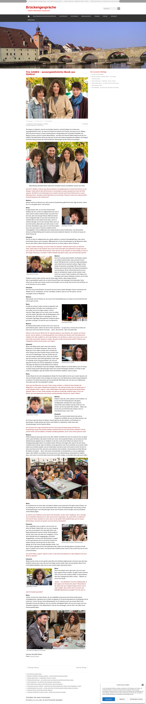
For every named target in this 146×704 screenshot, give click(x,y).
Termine (97, 16)
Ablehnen (122, 699)
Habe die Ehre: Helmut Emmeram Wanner (39, 690)
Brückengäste (86, 16)
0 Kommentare (48, 121)
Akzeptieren (108, 699)
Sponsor (114, 16)
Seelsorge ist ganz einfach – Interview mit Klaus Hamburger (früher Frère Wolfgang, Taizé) (54, 686)
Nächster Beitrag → (82, 667)
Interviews (74, 16)
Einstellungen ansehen (136, 699)
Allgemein (31, 124)
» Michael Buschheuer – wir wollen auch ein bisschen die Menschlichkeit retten (90, 1)
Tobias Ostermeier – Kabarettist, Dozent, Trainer (41, 678)
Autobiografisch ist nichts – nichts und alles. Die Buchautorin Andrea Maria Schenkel (52, 688)
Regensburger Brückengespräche (44, 16)
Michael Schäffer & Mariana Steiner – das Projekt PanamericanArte (47, 676)
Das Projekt (63, 16)
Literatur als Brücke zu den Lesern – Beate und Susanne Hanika (46, 692)
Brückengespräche (41, 7)
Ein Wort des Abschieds (34, 674)
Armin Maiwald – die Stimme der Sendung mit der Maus (44, 682)
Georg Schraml (34, 656)
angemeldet (35, 700)
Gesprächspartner (31, 125)
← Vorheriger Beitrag (32, 667)
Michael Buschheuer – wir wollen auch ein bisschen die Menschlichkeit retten (50, 680)
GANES (45, 124)
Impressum (31, 20)
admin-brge (30, 121)
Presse (105, 16)
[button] (142, 685)
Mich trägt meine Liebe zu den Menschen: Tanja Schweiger (45, 684)
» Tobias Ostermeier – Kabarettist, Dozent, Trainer (56, 1)
